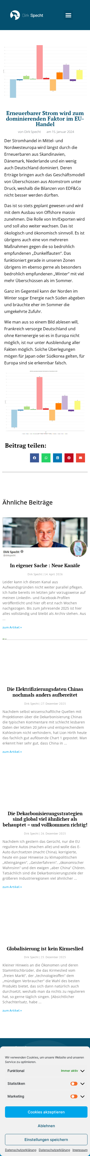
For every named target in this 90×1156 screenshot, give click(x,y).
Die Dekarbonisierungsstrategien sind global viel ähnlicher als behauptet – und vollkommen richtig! (45, 819)
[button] (68, 15)
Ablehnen (46, 1125)
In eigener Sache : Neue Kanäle (45, 565)
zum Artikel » (12, 627)
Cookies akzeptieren (46, 1112)
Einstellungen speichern (46, 1139)
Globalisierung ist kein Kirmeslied (45, 948)
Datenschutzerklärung (20, 1150)
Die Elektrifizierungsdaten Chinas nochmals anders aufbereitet (45, 692)
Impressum (80, 1150)
